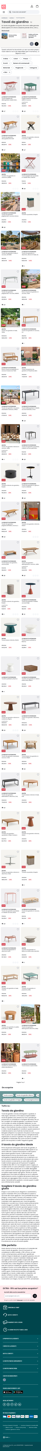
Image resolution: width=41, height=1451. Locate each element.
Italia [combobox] (6, 1437)
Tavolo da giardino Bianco (24, 1095)
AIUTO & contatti (8, 1353)
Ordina (5, 59)
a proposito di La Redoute (11, 1338)
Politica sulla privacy (21, 1427)
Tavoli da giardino (20, 18)
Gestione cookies (33, 1427)
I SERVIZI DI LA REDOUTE (9, 1346)
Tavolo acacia (8, 1095)
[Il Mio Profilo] (32, 6)
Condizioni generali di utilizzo (12, 1429)
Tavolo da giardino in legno (12, 1100)
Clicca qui (19, 1300)
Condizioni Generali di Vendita (10, 1425)
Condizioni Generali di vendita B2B (29, 1425)
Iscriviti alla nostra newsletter (14, 1292)
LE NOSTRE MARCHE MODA (10, 1368)
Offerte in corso (9, 1427)
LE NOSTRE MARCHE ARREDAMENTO (12, 1361)
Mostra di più (5, 30)
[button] (37, 6)
